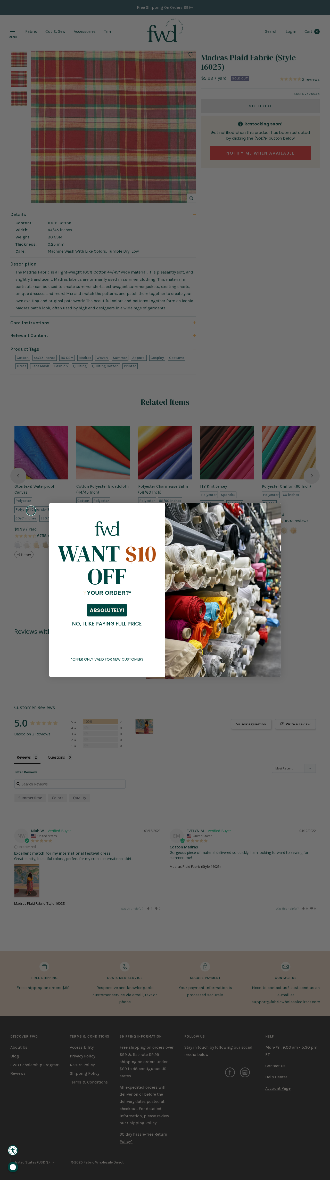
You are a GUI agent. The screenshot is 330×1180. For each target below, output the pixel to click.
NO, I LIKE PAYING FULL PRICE (107, 624)
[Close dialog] (31, 510)
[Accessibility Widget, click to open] (13, 1150)
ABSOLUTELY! (107, 610)
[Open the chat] (13, 1167)
